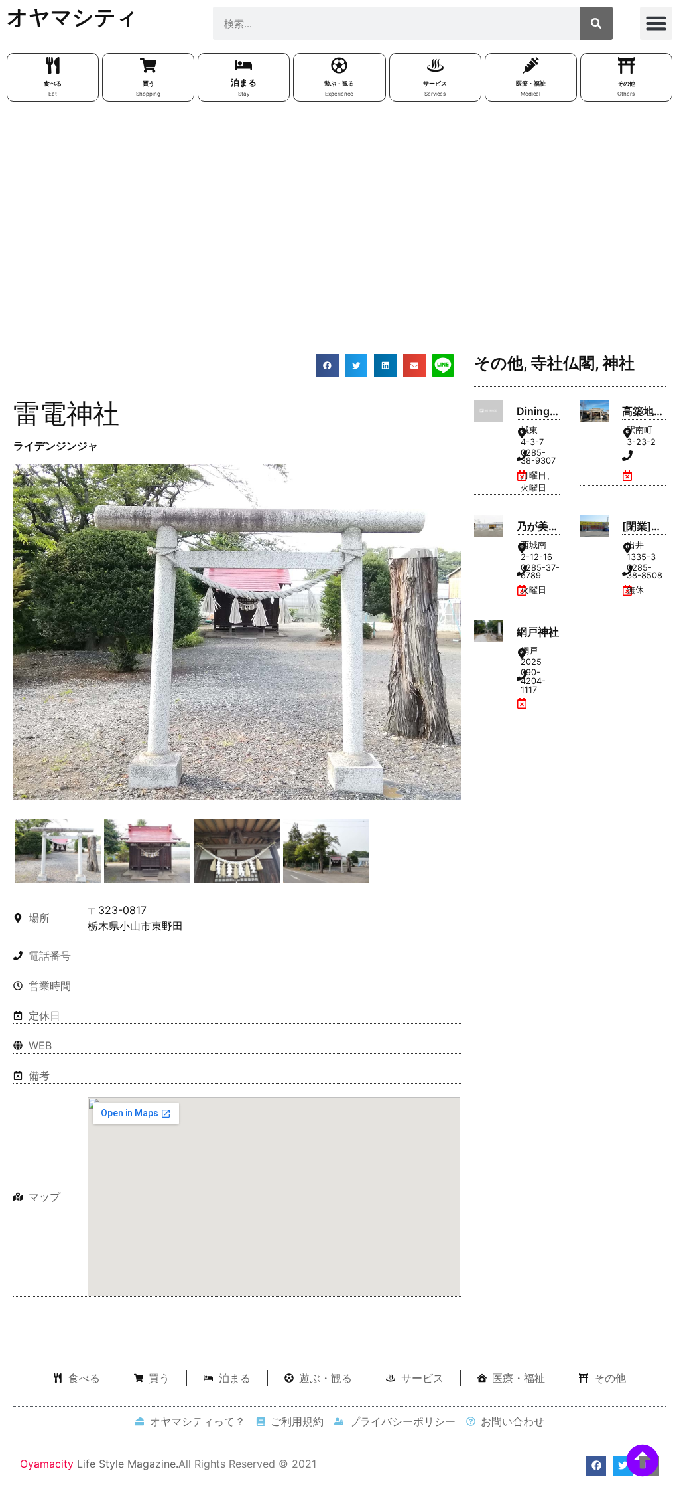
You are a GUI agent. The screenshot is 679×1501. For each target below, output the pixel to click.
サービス (435, 83)
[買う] (148, 65)
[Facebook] (596, 1466)
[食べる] (52, 65)
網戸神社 (538, 631)
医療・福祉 (531, 83)
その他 (626, 83)
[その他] (626, 65)
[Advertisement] (339, 208)
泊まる (244, 82)
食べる (53, 83)
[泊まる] (243, 65)
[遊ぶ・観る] (339, 65)
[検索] (596, 23)
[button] (656, 23)
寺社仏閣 (563, 363)
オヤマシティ (72, 17)
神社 (619, 363)
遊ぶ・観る (339, 83)
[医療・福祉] (531, 65)
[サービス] (435, 65)
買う (148, 83)
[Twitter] (623, 1466)
